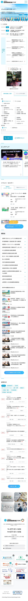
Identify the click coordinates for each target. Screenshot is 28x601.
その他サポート (20, 123)
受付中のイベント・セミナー (8, 187)
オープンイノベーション (8, 110)
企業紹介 (5, 117)
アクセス (14, 538)
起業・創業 (19, 109)
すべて (5, 127)
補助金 (5, 119)
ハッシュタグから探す (20, 93)
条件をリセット (20, 138)
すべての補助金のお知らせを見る (13, 372)
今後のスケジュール (20, 187)
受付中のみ (14, 127)
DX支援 (18, 107)
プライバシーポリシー (6, 593)
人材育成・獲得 (20, 111)
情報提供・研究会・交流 (8, 121)
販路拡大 (5, 111)
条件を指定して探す (8, 93)
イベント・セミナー (21, 121)
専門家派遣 (19, 119)
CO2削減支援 (6, 113)
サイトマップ (6, 591)
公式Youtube (8, 548)
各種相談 (18, 117)
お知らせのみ (7, 103)
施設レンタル (6, 123)
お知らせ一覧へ (13, 486)
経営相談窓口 (6, 107)
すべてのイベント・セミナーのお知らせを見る (13, 226)
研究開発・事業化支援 (21, 113)
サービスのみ (18, 101)
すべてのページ (7, 101)
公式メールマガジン (9, 545)
